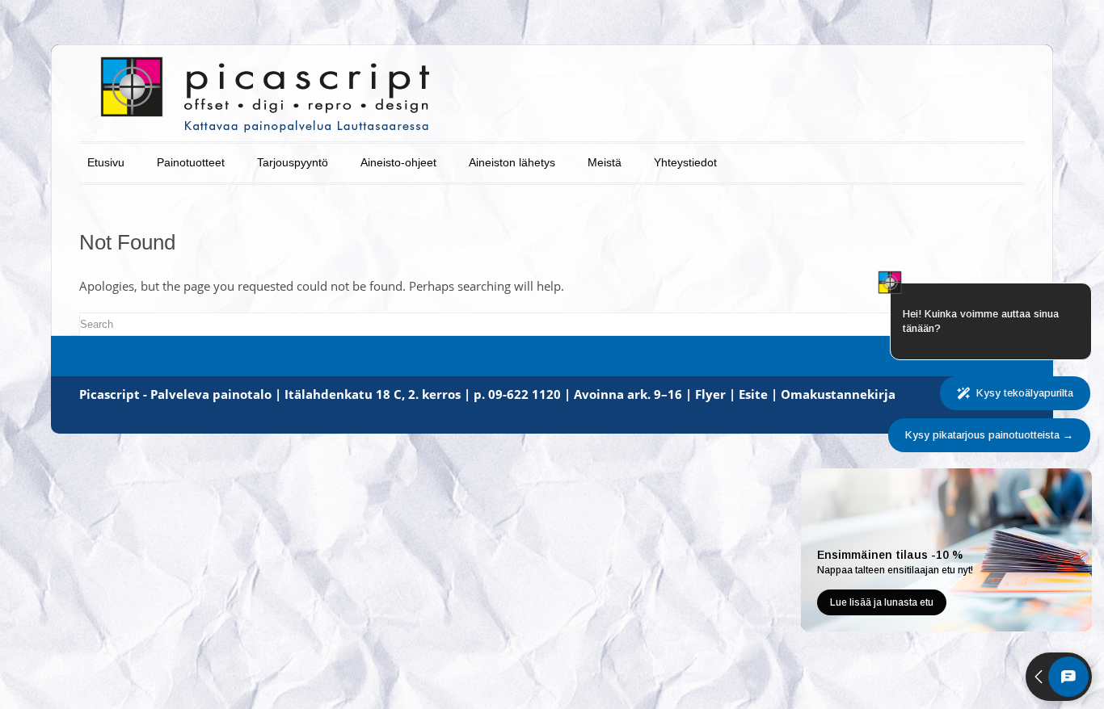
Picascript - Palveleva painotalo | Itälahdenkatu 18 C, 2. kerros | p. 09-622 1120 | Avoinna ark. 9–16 (380, 394)
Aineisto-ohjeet (398, 162)
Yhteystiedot (685, 162)
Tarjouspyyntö (292, 162)
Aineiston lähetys (512, 162)
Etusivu (105, 162)
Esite (753, 394)
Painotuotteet (191, 162)
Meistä (605, 162)
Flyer (710, 394)
